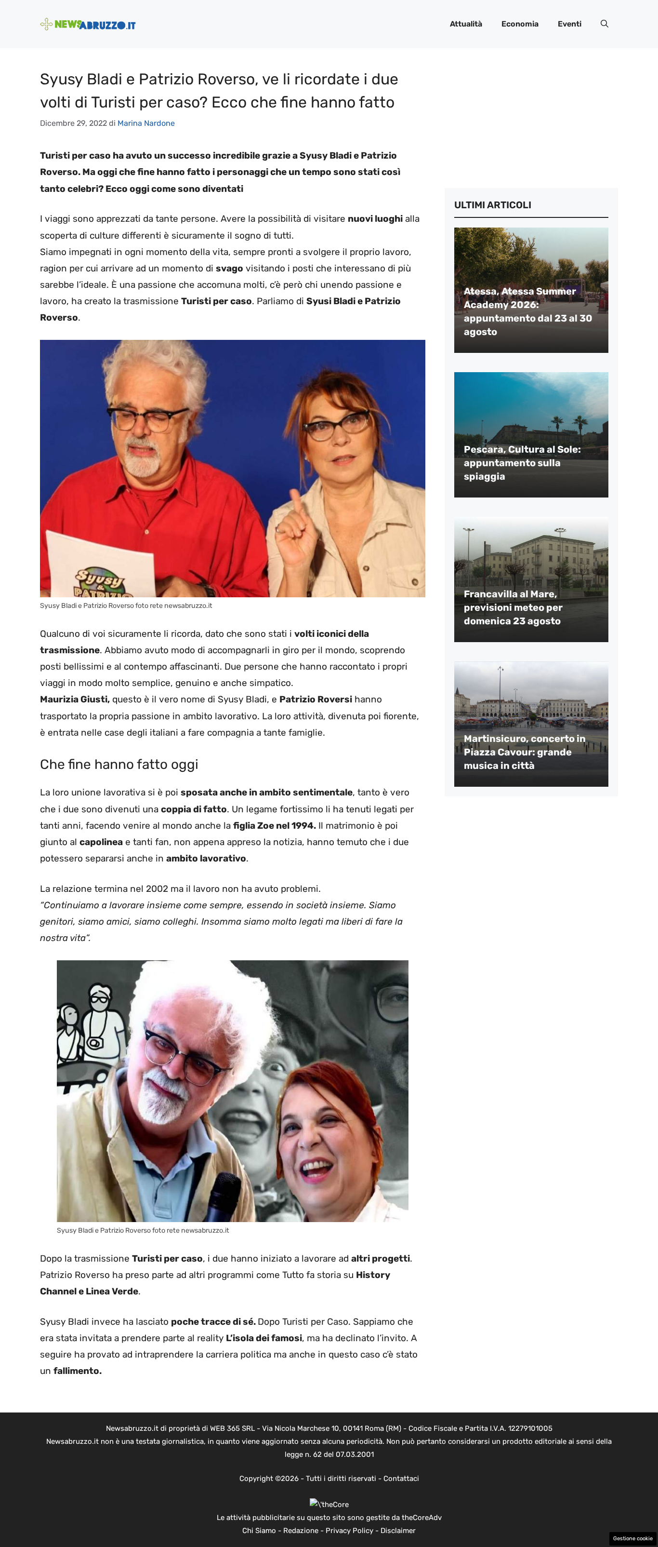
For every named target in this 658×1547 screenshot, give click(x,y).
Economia (520, 23)
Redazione (300, 1530)
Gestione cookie (633, 1538)
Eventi (569, 23)
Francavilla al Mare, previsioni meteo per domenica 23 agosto (513, 607)
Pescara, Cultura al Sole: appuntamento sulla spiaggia (522, 463)
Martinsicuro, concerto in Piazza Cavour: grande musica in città (525, 752)
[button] (604, 24)
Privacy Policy (349, 1530)
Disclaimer (398, 1530)
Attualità (466, 23)
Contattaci (401, 1478)
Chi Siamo (259, 1530)
